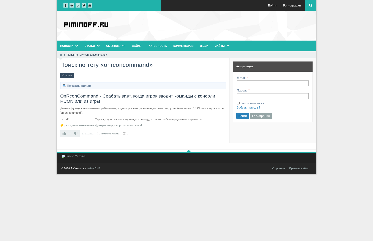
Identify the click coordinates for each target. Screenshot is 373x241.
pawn (68, 125)
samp (117, 125)
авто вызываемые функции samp (92, 125)
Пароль (242, 90)
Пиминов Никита (110, 133)
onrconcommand (132, 125)
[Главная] (61, 54)
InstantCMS (93, 168)
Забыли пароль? (248, 107)
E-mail (241, 77)
